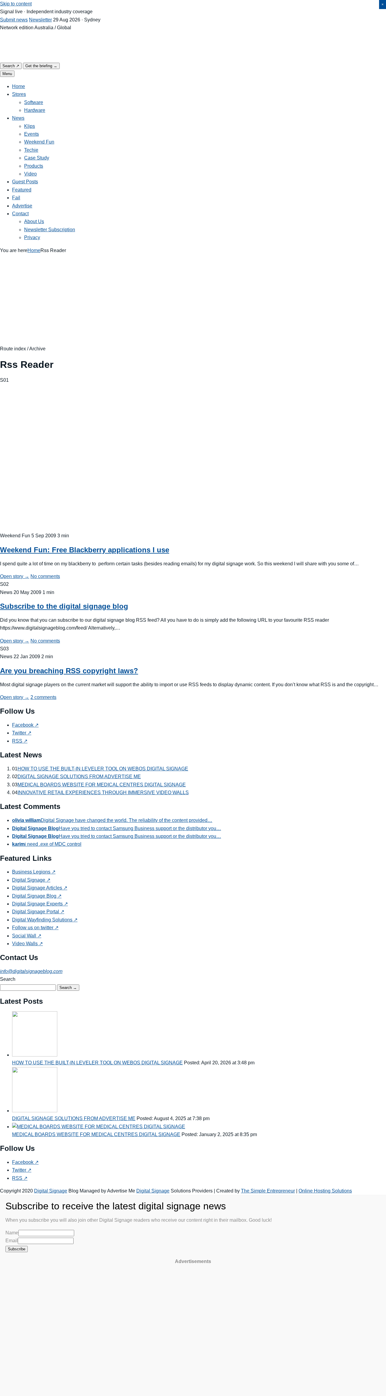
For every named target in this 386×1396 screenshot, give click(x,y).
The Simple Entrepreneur (268, 1190)
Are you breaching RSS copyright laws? (69, 671)
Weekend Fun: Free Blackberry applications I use (84, 550)
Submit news (14, 19)
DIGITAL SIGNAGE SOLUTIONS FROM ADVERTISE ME (79, 776)
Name (11, 1232)
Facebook (25, 725)
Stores (19, 94)
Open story (14, 576)
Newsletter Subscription (49, 229)
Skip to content (16, 3)
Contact (20, 213)
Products (33, 166)
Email (11, 1240)
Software (33, 102)
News (18, 118)
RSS (19, 741)
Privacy (32, 237)
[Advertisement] (193, 299)
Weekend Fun (39, 141)
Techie (31, 150)
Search (10, 66)
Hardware (34, 110)
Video (30, 173)
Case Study (36, 157)
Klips (29, 126)
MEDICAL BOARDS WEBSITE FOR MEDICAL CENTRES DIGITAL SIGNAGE (101, 784)
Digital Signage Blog (37, 896)
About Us (34, 221)
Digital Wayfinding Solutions (45, 919)
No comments (45, 576)
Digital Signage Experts (40, 903)
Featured (21, 189)
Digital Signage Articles (39, 887)
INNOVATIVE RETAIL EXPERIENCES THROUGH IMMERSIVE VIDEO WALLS (103, 792)
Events (31, 134)
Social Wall (26, 935)
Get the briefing (41, 66)
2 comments (43, 697)
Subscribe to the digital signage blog (64, 606)
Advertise (22, 205)
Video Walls (27, 943)
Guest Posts (25, 181)
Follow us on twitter (35, 927)
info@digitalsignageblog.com (31, 971)
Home (18, 86)
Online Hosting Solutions (325, 1190)
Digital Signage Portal (38, 911)
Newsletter (40, 19)
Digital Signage (31, 880)
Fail (16, 197)
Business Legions (33, 871)
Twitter (21, 732)
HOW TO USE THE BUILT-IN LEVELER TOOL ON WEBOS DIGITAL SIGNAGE (102, 768)
